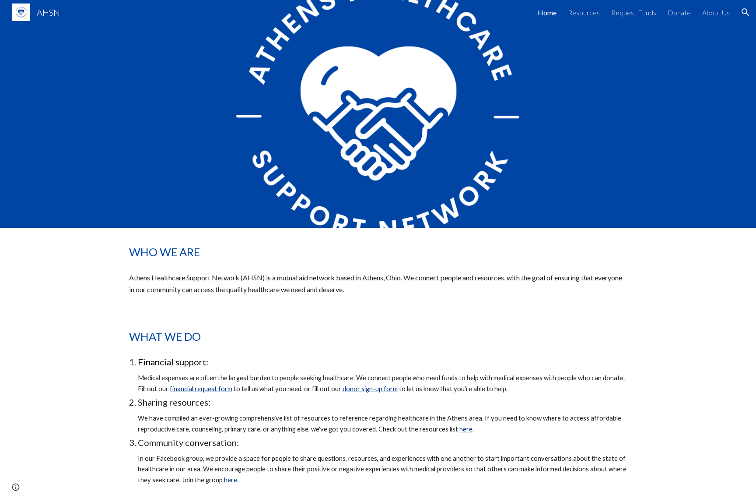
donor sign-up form (370, 388)
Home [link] (547, 12)
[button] (745, 12)
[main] (378, 252)
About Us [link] (716, 12)
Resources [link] (584, 12)
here (465, 429)
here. (231, 480)
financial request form (201, 388)
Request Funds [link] (633, 12)
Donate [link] (679, 12)
